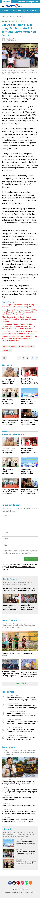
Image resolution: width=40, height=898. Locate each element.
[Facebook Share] (19, 358)
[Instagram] (22, 883)
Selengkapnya (19, 684)
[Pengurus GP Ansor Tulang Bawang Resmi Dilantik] (20, 641)
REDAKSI (25, 889)
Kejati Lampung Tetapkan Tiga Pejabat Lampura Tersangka (9, 607)
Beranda (16, 889)
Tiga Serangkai (10, 39)
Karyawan (6, 351)
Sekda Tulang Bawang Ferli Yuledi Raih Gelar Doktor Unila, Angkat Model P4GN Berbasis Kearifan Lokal (26, 863)
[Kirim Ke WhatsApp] (36, 358)
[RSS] (30, 883)
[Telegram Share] (32, 358)
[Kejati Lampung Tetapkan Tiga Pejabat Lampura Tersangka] (11, 598)
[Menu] (3, 6)
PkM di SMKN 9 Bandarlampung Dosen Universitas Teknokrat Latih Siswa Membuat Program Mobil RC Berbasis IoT (22, 738)
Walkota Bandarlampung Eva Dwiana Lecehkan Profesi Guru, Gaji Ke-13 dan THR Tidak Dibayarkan (22, 699)
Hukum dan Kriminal (26, 347)
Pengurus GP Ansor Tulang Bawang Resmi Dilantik (17, 654)
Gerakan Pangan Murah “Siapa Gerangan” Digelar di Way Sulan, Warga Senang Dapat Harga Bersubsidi (18, 820)
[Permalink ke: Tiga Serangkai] (3, 39)
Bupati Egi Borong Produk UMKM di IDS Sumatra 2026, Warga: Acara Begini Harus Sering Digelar (19, 791)
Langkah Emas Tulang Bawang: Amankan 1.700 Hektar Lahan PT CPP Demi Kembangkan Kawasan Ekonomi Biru (19, 339)
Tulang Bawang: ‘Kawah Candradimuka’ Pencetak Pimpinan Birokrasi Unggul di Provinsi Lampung (19, 319)
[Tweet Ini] (23, 358)
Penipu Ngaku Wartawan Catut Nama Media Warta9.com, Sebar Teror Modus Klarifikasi (19, 589)
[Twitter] (14, 883)
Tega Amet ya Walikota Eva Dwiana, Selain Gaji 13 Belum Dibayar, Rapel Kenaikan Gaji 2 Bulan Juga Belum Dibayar (22, 723)
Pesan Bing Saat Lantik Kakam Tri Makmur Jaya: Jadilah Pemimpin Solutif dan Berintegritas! (20, 332)
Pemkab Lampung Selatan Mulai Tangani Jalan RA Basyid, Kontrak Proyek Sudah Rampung (19, 783)
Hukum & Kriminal (8, 21)
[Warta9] (13, 6)
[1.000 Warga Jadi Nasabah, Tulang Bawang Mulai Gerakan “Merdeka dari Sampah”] (10, 372)
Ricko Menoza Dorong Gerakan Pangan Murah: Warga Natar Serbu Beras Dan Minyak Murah (19, 812)
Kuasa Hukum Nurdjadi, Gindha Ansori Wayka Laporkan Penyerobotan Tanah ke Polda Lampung (27, 607)
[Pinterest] (18, 883)
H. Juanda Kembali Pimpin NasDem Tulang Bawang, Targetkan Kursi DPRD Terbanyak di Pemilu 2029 (10, 674)
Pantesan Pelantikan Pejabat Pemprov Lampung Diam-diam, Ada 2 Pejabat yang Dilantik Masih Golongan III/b (22, 707)
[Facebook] (10, 883)
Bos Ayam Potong (9, 347)
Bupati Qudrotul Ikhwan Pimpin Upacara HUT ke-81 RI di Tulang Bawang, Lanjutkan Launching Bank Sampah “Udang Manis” (20, 312)
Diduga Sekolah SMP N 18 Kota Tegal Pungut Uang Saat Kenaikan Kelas (20, 730)
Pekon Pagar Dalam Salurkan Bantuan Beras (18, 806)
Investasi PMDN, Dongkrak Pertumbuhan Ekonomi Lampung (17, 799)
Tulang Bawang (20, 21)
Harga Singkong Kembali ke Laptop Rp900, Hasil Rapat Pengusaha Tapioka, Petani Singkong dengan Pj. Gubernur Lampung (21, 715)
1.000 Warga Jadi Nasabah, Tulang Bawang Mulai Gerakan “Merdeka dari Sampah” (18, 306)
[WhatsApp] (26, 883)
